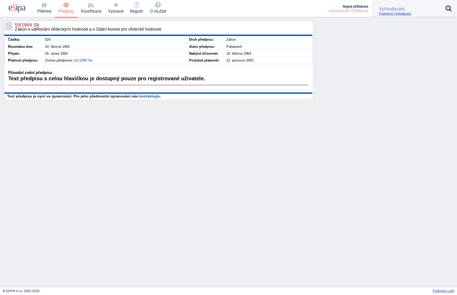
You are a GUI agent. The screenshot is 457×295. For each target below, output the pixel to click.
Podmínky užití (443, 291)
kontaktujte (149, 96)
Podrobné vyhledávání (395, 14)
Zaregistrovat (339, 10)
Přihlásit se (359, 10)
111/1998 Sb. (83, 60)
